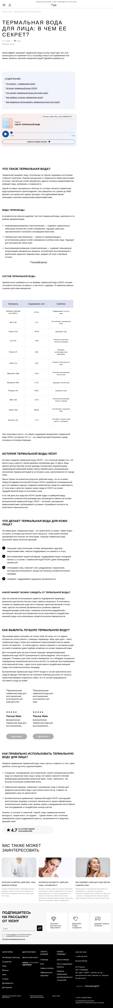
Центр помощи (63, 959)
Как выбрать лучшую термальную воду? (24, 97)
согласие (13, 934)
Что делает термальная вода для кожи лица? (27, 92)
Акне (4, 974)
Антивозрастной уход (11, 957)
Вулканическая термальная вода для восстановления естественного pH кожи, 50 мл (16, 722)
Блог (42, 964)
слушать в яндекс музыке (37, 142)
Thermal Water (14, 716)
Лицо (4, 966)
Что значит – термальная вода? (20, 83)
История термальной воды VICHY (21, 88)
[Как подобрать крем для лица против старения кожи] (92, 867)
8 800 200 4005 (80, 952)
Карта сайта (56, 995)
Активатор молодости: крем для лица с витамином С (53, 883)
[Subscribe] (39, 928)
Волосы (5, 970)
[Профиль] (10, 5)
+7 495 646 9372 (81, 956)
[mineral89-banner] (38, 262)
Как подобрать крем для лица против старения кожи (92, 883)
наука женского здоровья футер (30, 962)
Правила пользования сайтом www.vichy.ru (11, 996)
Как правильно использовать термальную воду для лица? (33, 101)
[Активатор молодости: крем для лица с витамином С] (56, 867)
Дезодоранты (7, 983)
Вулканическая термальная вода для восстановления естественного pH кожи (43, 722)
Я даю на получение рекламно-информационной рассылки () (19, 935)
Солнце (5, 979)
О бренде (44, 959)
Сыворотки (6, 961)
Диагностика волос (30, 957)
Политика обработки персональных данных (37, 996)
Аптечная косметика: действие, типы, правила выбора (19, 883)
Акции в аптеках (47, 968)
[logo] (56, 5)
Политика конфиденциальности (13, 939)
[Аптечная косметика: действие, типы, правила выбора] (19, 867)
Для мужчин (7, 987)
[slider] (43, 132)
